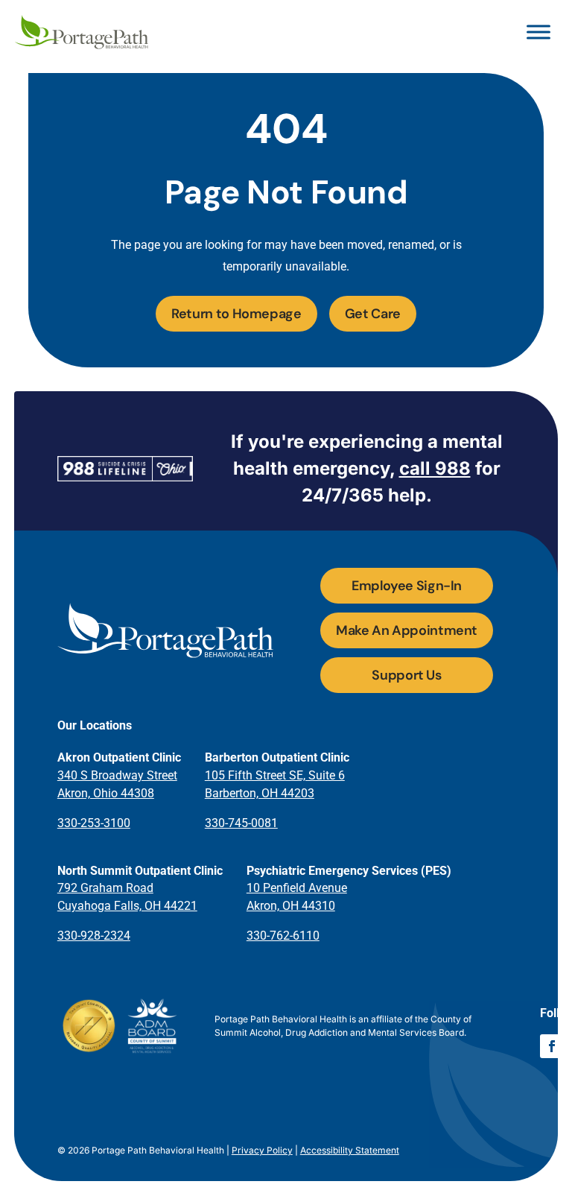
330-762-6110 (283, 935)
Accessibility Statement (349, 1150)
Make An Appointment (406, 630)
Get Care (373, 314)
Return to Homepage (236, 314)
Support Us (406, 675)
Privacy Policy (262, 1150)
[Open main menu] (538, 32)
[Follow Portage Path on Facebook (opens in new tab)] (552, 1046)
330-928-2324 (93, 935)
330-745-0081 (241, 823)
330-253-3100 (93, 823)
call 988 (435, 468)
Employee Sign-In (407, 586)
